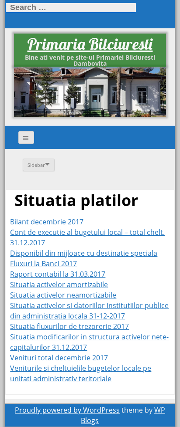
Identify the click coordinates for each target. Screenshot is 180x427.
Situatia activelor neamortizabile (63, 295)
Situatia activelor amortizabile (59, 284)
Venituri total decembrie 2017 (59, 358)
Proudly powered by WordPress (67, 410)
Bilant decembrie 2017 (46, 222)
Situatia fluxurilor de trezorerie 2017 (69, 326)
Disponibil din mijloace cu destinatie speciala (83, 253)
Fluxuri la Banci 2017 (43, 263)
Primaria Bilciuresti (89, 44)
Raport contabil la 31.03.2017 (57, 274)
